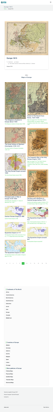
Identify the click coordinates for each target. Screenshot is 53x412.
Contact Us (6, 396)
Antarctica (8, 303)
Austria (8, 353)
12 (34, 263)
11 (30, 263)
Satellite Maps (9, 376)
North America (9, 297)
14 (42, 263)
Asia (7, 309)
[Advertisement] (28, 15)
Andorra (8, 350)
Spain (7, 359)
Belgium (8, 356)
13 (38, 263)
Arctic (7, 306)
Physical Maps (9, 374)
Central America (10, 295)
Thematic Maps (10, 379)
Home (5, 8)
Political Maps (9, 371)
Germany (8, 348)
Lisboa (7, 362)
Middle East (9, 318)
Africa (7, 292)
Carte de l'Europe (15, 394)
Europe (8, 312)
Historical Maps (10, 382)
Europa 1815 (14, 392)
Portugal (8, 365)
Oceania (8, 315)
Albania (8, 345)
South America (9, 300)
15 (46, 263)
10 (26, 263)
